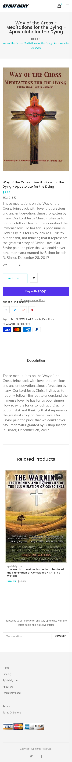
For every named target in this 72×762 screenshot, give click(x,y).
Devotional (48, 319)
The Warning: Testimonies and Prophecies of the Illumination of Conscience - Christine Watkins (35, 572)
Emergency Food (12, 692)
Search (6, 706)
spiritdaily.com (15, 566)
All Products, (35, 319)
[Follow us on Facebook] (6, 309)
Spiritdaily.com (10, 680)
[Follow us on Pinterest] (31, 309)
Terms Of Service (12, 712)
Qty (5, 264)
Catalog (7, 674)
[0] (59, 6)
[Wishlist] (33, 277)
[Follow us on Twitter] (14, 309)
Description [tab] (36, 360)
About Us (8, 686)
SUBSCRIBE (60, 636)
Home (34, 38)
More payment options (32, 300)
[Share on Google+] (23, 309)
